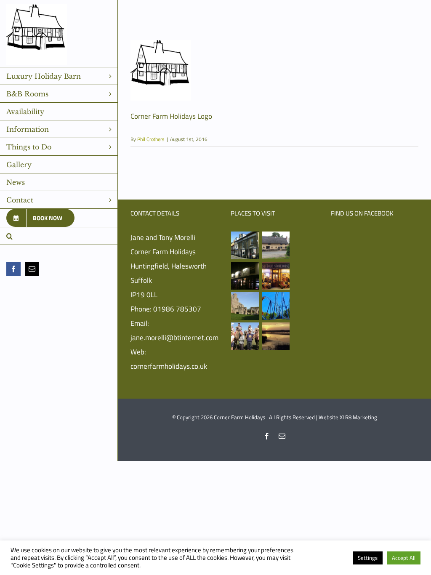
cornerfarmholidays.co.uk (168, 366)
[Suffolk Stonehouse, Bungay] (275, 276)
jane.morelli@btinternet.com (174, 337)
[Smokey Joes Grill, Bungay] (245, 276)
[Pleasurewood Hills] (275, 306)
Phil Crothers (151, 139)
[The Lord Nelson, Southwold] (245, 245)
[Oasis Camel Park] (245, 336)
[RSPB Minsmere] (275, 336)
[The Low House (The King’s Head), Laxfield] (275, 245)
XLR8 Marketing (358, 417)
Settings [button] (368, 558)
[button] (59, 236)
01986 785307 (177, 308)
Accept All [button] (403, 558)
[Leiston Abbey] (245, 306)
